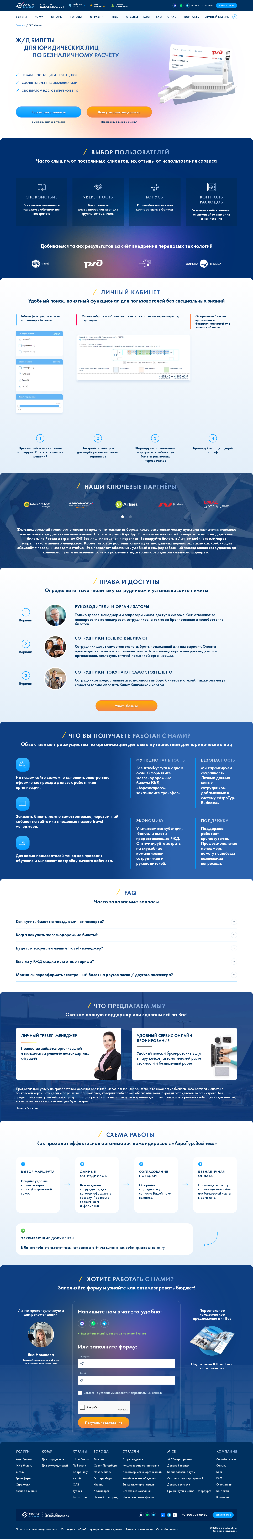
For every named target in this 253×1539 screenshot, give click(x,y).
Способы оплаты (167, 1529)
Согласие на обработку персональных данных (92, 1529)
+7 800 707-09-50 (202, 5)
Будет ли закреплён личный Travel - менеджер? (59, 948)
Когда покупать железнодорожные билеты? (57, 934)
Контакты (192, 16)
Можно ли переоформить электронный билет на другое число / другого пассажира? (94, 974)
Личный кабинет (218, 16)
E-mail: (83, 1373)
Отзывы (132, 16)
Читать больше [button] (27, 1108)
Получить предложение (103, 1422)
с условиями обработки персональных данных (123, 1393)
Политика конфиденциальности (36, 1529)
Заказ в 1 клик (226, 5)
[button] (22, 16)
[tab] (122, 516)
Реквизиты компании (139, 1529)
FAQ (159, 16)
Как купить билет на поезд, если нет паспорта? (60, 921)
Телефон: (84, 1356)
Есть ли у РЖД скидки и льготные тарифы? (55, 961)
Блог (147, 16)
